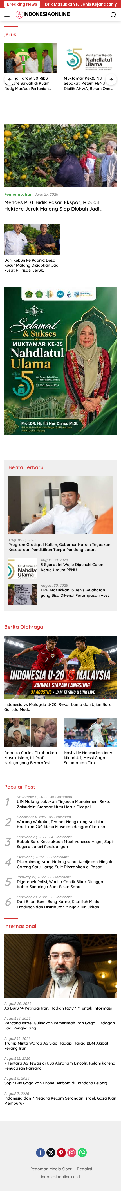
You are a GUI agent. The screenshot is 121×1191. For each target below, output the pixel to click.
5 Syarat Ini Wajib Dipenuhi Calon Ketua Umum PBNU (72, 567)
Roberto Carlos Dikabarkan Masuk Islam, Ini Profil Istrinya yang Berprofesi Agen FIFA (30, 758)
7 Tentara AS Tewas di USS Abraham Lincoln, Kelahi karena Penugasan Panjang (59, 1066)
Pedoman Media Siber (51, 1168)
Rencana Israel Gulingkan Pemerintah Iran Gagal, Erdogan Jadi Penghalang (59, 1025)
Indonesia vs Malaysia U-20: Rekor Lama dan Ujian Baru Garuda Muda (57, 707)
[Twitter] (50, 1153)
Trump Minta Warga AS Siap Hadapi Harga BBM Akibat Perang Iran (56, 1046)
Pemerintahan (18, 194)
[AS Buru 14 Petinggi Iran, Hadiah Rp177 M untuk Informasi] (60, 966)
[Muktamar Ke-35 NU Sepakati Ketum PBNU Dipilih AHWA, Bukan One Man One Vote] (90, 58)
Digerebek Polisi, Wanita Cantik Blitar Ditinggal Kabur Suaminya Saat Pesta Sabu (60, 884)
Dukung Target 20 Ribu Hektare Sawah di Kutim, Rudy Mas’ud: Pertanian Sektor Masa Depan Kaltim (29, 83)
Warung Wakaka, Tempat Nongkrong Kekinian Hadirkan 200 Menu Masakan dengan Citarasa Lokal (61, 824)
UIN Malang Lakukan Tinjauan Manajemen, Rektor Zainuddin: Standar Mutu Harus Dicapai (64, 804)
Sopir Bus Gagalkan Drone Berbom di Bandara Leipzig (55, 1083)
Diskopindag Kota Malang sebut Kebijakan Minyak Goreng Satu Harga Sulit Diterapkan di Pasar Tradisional (64, 864)
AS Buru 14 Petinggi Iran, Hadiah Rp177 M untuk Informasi (58, 1008)
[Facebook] (40, 1153)
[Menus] (8, 15)
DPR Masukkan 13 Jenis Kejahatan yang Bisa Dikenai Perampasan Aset (75, 593)
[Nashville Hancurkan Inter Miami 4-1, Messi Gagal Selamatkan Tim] (90, 732)
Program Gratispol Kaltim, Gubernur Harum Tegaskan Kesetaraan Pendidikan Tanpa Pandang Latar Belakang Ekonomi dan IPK (59, 547)
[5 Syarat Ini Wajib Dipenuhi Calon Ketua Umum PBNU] (22, 568)
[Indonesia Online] (42, 15)
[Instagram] (71, 1153)
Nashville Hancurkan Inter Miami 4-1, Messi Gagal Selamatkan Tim (88, 757)
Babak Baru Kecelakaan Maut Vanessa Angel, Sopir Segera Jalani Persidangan (65, 844)
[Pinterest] (61, 1153)
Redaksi (84, 1168)
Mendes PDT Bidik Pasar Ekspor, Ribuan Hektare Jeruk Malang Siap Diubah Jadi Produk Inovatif (52, 209)
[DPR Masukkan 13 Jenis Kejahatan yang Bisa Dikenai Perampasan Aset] (22, 594)
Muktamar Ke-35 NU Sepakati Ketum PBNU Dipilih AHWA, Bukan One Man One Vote (87, 83)
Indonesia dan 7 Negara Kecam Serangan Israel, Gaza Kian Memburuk (60, 1101)
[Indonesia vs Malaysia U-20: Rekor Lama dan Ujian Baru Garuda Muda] (60, 667)
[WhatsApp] (82, 1153)
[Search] (113, 15)
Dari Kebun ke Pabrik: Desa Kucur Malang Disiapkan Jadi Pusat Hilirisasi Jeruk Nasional (31, 265)
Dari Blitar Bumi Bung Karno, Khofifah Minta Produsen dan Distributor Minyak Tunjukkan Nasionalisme (58, 904)
